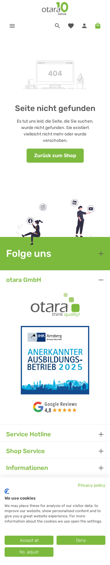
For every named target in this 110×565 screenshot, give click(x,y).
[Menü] (12, 26)
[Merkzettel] (71, 26)
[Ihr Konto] (84, 26)
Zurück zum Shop (55, 155)
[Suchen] (57, 26)
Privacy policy (91, 485)
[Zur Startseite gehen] (55, 8)
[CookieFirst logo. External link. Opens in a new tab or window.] (7, 491)
